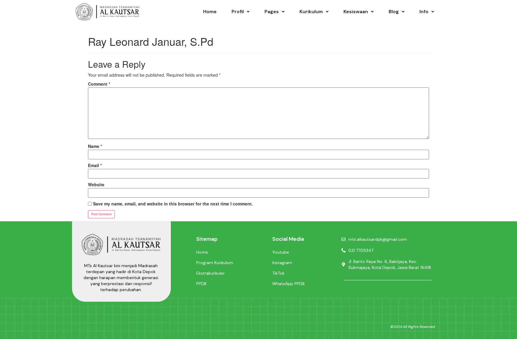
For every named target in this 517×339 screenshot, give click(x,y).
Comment (99, 84)
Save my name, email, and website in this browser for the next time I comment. (173, 204)
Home (210, 11)
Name (95, 146)
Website (96, 184)
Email (95, 165)
